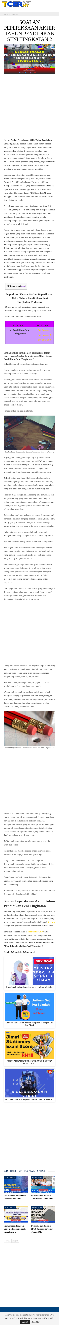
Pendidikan (10, 1177)
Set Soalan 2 (44, 335)
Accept (25, 1322)
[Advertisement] (29, 107)
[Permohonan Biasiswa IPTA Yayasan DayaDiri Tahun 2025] (43, 1214)
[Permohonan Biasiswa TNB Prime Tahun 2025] (43, 1184)
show (23, 286)
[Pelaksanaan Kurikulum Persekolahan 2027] (16, 1184)
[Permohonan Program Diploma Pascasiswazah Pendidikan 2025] (16, 1214)
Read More (36, 1322)
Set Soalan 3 (44, 339)
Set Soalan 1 (44, 330)
